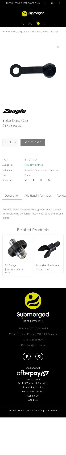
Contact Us (33, 395)
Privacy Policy (33, 379)
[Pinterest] (49, 180)
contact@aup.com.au (34, 345)
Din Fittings (10, 265)
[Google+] (41, 180)
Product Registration (33, 387)
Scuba (28, 175)
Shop (13, 31)
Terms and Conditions (33, 391)
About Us (33, 400)
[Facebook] (33, 180)
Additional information (38, 195)
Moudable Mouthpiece (47, 265)
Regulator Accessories (29, 31)
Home (5, 31)
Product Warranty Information (33, 383)
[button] (58, 47)
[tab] (12, 196)
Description (12, 195)
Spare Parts (54, 170)
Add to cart (33, 142)
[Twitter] (26, 180)
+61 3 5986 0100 (34, 339)
